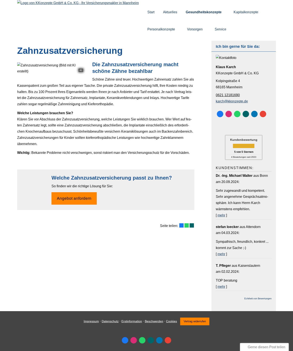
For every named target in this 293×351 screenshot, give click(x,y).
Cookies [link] (171, 321)
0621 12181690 (228, 95)
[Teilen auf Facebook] (181, 225)
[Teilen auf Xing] (192, 225)
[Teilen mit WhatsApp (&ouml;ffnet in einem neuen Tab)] (186, 225)
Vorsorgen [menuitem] (195, 29)
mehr (221, 215)
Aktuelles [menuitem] (170, 12)
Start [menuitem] (150, 12)
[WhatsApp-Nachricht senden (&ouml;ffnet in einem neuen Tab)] (237, 114)
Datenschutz (110, 321)
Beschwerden (154, 321)
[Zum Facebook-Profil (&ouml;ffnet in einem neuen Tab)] (220, 114)
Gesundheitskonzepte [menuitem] (204, 12)
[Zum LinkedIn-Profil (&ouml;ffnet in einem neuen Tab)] (254, 114)
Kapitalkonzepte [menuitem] (246, 12)
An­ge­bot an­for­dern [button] (74, 198)
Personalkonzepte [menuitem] (161, 29)
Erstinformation (131, 321)
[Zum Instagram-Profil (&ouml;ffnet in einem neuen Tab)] (228, 114)
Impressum (91, 321)
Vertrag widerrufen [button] (195, 321)
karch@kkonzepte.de (232, 101)
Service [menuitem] (220, 29)
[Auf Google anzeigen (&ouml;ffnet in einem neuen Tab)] (263, 114)
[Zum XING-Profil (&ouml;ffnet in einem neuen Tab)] (246, 114)
